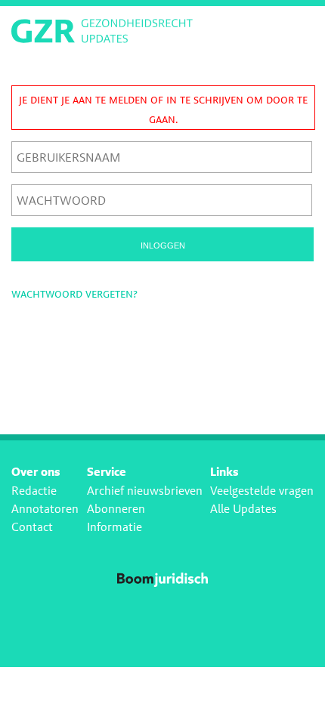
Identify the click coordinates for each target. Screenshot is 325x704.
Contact (32, 527)
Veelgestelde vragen (262, 491)
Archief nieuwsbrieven (145, 491)
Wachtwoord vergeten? (74, 293)
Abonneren (116, 509)
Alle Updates (243, 509)
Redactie (34, 491)
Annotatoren (45, 509)
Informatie (114, 527)
